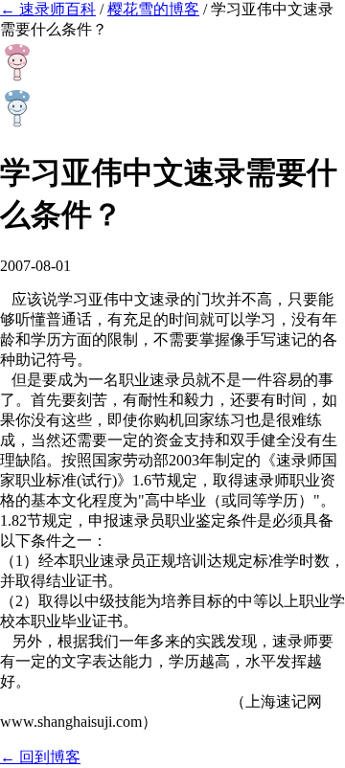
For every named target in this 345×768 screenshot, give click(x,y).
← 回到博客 (40, 757)
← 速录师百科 (48, 9)
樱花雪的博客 (153, 9)
